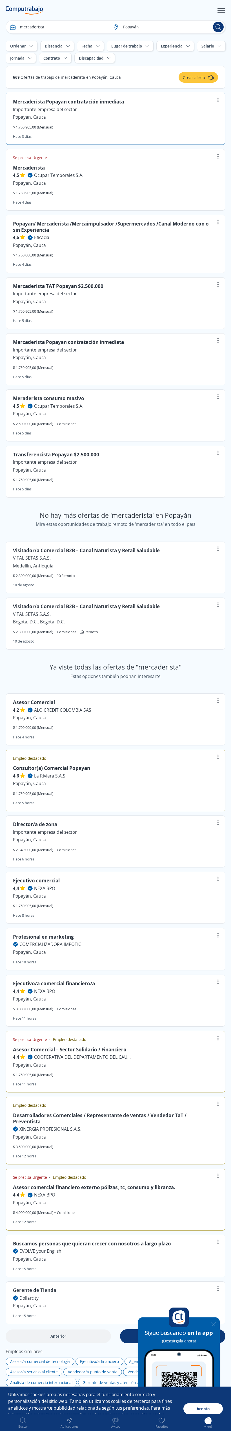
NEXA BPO (44, 888)
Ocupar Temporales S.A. (58, 175)
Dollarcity (29, 1298)
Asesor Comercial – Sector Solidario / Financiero (69, 1049)
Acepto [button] (203, 1408)
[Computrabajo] (24, 10)
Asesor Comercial (34, 702)
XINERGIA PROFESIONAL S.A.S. (50, 1129)
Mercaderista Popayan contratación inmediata (68, 101)
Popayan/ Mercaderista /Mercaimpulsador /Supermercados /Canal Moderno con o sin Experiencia (111, 226)
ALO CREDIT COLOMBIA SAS (62, 710)
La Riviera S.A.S (49, 776)
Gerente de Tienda (34, 1290)
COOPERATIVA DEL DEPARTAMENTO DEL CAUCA (83, 1057)
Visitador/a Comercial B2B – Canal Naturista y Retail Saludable (86, 550)
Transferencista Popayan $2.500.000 (56, 454)
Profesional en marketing (43, 936)
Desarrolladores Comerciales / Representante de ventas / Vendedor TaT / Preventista (99, 1118)
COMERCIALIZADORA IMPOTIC (50, 944)
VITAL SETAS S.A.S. (32, 558)
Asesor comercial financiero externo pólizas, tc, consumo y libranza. (94, 1187)
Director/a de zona (35, 824)
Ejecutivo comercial (36, 880)
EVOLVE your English (40, 1251)
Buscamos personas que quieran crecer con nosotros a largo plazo (92, 1243)
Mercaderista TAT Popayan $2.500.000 (58, 286)
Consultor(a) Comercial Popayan (51, 768)
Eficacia (41, 237)
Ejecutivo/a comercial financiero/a (54, 983)
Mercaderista (29, 167)
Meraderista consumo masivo (48, 398)
